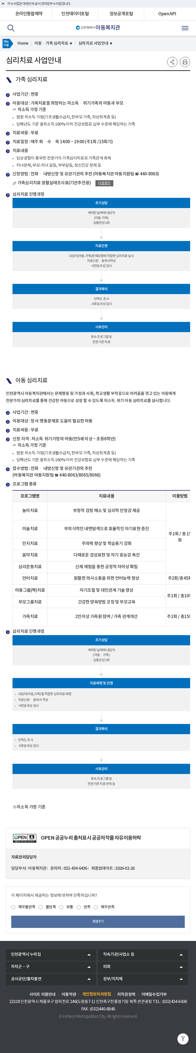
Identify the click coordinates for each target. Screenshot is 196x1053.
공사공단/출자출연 (26, 979)
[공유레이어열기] (172, 62)
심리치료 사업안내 (93, 43)
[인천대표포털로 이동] (85, 28)
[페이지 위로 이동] (183, 1040)
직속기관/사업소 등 (118, 954)
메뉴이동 (6, 43)
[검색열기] (11, 28)
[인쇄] (185, 62)
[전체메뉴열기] (185, 28)
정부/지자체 (112, 979)
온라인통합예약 (28, 14)
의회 (106, 966)
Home (22, 43)
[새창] (24, 838)
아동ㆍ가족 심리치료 (51, 43)
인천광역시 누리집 (26, 954)
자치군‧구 (20, 966)
